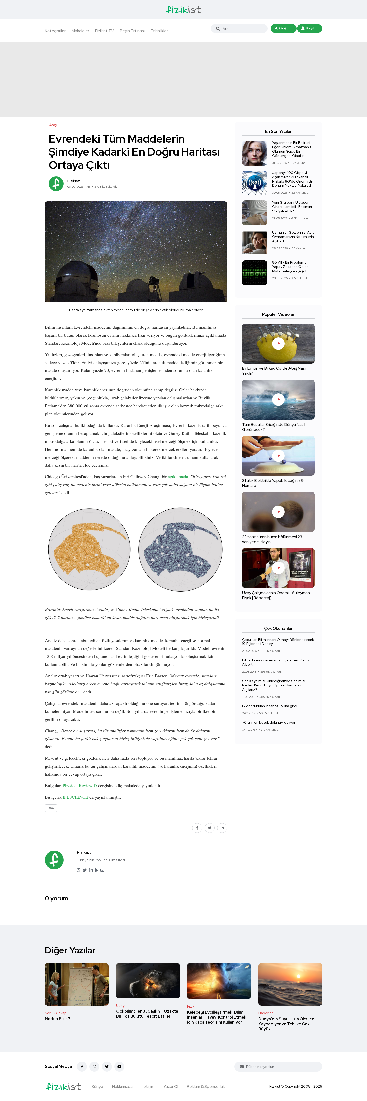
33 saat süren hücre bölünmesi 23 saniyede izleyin (272, 539)
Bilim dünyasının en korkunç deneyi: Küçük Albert (275, 662)
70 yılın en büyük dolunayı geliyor (268, 722)
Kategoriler (55, 30)
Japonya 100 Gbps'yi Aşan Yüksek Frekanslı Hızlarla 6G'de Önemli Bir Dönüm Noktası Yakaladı (292, 179)
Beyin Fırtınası (132, 30)
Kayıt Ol (308, 29)
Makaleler (80, 30)
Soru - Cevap (56, 1013)
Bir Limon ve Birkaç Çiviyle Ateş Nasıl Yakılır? (274, 371)
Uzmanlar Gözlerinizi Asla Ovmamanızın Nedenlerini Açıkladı (293, 236)
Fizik (190, 1006)
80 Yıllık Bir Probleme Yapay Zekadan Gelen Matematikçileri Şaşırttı (290, 266)
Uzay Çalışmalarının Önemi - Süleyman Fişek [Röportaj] (276, 595)
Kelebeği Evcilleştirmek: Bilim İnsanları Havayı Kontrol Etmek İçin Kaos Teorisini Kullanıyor (216, 1017)
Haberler (265, 1013)
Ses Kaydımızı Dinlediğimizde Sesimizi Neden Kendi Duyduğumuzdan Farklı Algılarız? (273, 685)
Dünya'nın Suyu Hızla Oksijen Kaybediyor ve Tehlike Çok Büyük (286, 1024)
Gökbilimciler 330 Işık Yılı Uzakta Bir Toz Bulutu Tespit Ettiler (147, 1014)
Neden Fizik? (57, 1019)
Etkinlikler (159, 30)
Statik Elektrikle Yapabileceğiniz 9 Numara (273, 483)
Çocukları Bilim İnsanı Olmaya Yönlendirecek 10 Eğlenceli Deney (278, 641)
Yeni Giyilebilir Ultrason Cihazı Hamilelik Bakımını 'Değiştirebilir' (292, 206)
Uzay (120, 1005)
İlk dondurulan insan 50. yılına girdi (269, 706)
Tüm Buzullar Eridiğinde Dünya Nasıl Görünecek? (273, 427)
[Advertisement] (183, 80)
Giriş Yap (280, 29)
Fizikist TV (104, 30)
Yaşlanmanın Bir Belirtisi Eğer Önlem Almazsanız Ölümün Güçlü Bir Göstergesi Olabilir (292, 149)
